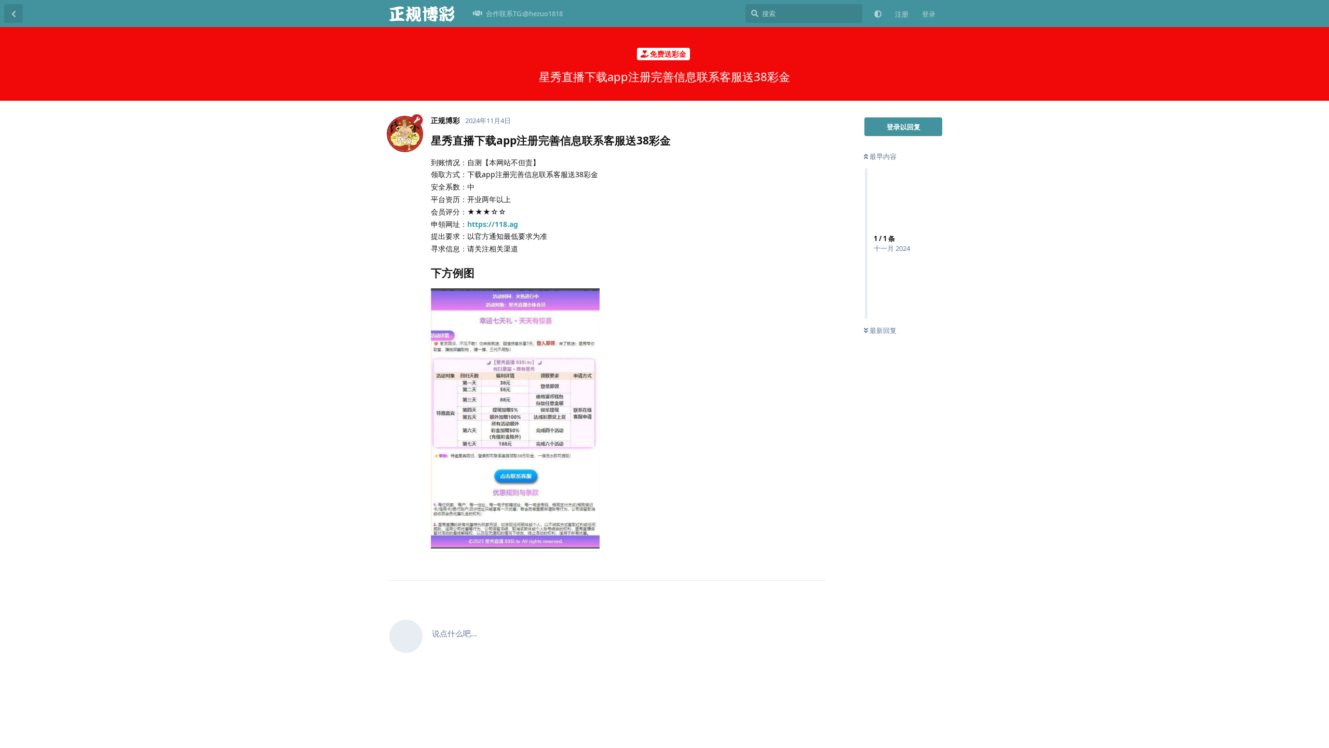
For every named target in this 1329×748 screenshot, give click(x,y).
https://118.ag (492, 224)
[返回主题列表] (13, 13)
